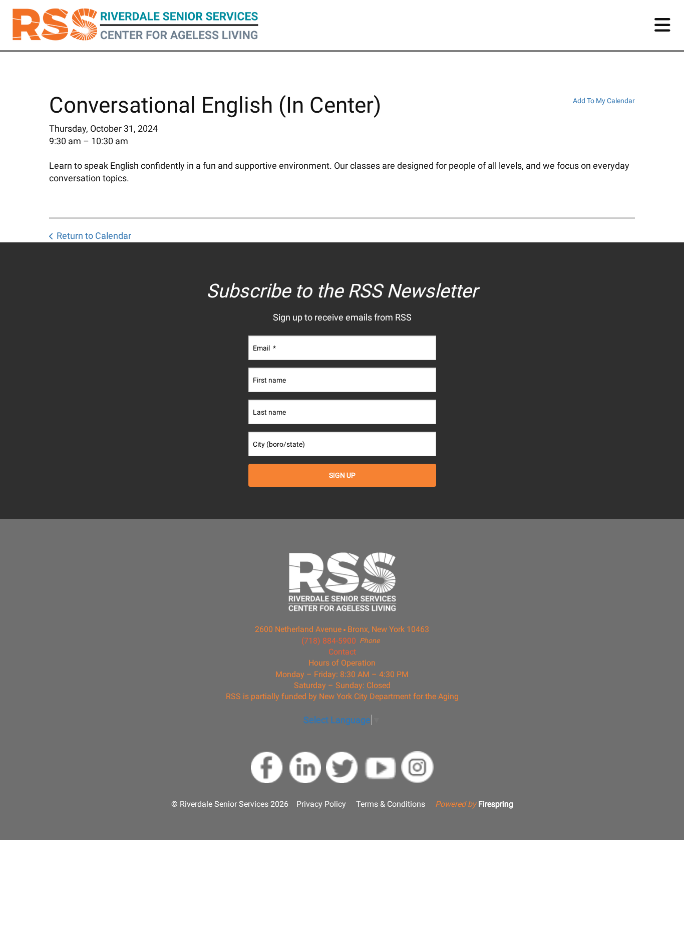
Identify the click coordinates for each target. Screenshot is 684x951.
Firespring (495, 804)
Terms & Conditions (390, 804)
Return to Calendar (94, 235)
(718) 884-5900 (328, 641)
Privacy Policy (321, 804)
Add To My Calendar (604, 101)
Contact (342, 652)
